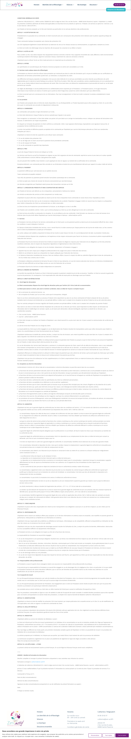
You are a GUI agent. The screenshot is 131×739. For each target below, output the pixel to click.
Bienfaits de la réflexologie (52, 5)
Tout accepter (122, 735)
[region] (65, 733)
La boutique (41, 723)
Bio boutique (82, 5)
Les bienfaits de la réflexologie (48, 715)
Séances (69, 5)
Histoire (36, 5)
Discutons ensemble (44, 727)
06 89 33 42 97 (119, 4)
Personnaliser (95, 735)
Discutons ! (93, 5)
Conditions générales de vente (78, 727)
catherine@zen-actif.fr (38, 662)
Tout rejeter (108, 735)
